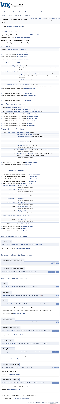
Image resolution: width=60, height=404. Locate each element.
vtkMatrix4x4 (11, 198)
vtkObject (26, 98)
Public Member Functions (41, 18)
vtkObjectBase (27, 100)
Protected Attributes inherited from (17, 183)
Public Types (32, 18)
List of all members (56, 20)
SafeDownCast (27, 111)
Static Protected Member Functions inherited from (21, 174)
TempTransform (21, 202)
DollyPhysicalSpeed (22, 211)
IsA (20, 66)
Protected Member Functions (45, 20)
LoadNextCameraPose (24, 80)
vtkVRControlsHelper (11, 84)
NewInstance (22, 71)
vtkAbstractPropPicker (8, 185)
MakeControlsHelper (24, 84)
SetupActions (22, 74)
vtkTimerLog (11, 215)
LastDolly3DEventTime (23, 215)
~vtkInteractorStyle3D (23, 145)
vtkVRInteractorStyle (33, 35)
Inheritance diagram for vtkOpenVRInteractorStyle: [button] (15, 40)
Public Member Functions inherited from (18, 88)
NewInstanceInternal (23, 132)
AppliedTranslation (22, 206)
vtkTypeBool (14, 66)
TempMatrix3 (20, 194)
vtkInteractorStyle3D (22, 54)
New (24, 107)
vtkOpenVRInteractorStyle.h (15, 26)
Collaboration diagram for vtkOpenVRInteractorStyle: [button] (15, 43)
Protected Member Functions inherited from (19, 139)
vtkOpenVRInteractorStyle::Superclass (31, 244)
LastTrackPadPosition (23, 219)
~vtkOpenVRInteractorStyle (25, 136)
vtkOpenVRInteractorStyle (9, 71)
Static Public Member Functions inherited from (20, 114)
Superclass (23, 49)
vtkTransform (11, 202)
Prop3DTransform (21, 153)
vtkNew (5, 215)
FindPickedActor (21, 149)
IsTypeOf (25, 109)
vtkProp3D (30, 153)
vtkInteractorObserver (23, 59)
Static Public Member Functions (53, 18)
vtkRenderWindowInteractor (35, 74)
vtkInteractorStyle (22, 56)
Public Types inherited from (15, 52)
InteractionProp (21, 189)
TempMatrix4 (20, 198)
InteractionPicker (22, 185)
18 (10, 37)
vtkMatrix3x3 (11, 194)
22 (11, 248)
